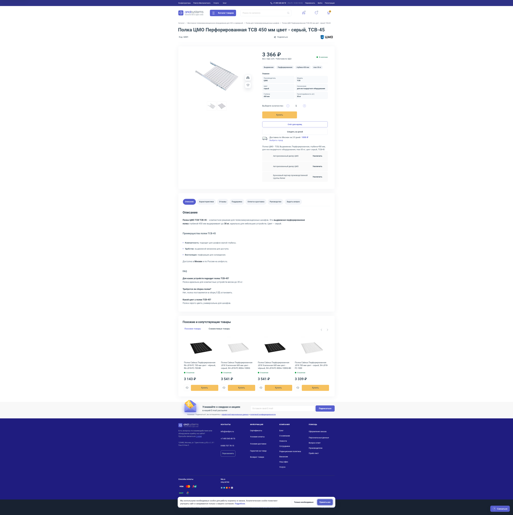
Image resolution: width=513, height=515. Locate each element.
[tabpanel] (256, 258)
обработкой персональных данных (235, 414)
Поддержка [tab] (237, 202)
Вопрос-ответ (315, 443)
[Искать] (288, 13)
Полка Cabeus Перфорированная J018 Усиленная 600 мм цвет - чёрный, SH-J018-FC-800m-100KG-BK (274, 365)
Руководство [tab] (275, 202)
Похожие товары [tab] (192, 329)
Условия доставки (258, 444)
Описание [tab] (189, 202)
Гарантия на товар (258, 451)
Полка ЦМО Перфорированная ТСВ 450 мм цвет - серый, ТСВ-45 (306, 23)
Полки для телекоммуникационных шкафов (262, 23)
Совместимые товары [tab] (219, 329)
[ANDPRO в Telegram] (224, 488)
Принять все (325, 502)
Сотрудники (284, 446)
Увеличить (317, 156)
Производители (315, 448)
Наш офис (283, 462)
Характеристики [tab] (206, 202)
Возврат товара (257, 457)
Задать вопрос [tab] (293, 202)
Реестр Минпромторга (201, 3)
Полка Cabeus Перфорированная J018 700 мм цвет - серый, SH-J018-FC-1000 (311, 365)
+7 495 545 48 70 (279, 3)
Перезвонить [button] (310, 3)
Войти (320, 3)
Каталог (181, 23)
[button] (303, 13)
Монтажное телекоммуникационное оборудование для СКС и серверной (215, 23)
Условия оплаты (257, 437)
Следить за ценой (295, 132)
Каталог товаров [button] (226, 13)
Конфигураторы (184, 3)
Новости (283, 441)
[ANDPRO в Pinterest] (229, 488)
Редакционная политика (290, 451)
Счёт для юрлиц (295, 124)
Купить (279, 115)
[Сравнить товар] (248, 78)
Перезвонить (228, 453)
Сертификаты (256, 430)
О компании (284, 436)
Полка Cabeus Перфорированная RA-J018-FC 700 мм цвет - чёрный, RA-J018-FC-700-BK (200, 365)
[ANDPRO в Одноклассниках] (227, 488)
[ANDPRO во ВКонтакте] (222, 488)
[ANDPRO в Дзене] (232, 488)
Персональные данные (319, 438)
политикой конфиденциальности (263, 414)
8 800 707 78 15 (227, 446)
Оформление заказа (318, 431)
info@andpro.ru (227, 431)
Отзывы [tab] (222, 202)
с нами (199, 436)
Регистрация (330, 3)
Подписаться (325, 408)
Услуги (216, 3)
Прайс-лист (314, 453)
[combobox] (266, 13)
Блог (225, 3)
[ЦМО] (326, 37)
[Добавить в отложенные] (248, 85)
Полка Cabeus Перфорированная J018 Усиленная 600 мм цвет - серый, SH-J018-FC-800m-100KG (236, 365)
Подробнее (240, 503)
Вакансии (283, 457)
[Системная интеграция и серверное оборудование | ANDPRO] (190, 13)
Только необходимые (304, 502)
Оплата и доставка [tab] (256, 202)
